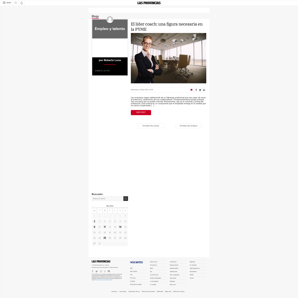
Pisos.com (173, 284)
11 (105, 227)
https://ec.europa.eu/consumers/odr (103, 279)
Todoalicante (173, 271)
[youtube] (109, 271)
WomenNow (193, 271)
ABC (131, 268)
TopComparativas (195, 268)
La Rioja (132, 281)
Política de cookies (178, 291)
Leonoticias (173, 261)
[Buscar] (125, 198)
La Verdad (153, 284)
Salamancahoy (174, 268)
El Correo (132, 278)
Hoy (131, 274)
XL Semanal (193, 265)
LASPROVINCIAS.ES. (101, 261)
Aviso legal (122, 291)
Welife (192, 275)
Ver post (141, 112)
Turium (192, 278)
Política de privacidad (148, 291)
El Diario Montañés (155, 278)
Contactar (114, 291)
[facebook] (92, 271)
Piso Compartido (174, 275)
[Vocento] (137, 261)
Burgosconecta (174, 265)
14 (120, 227)
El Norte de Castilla (135, 284)
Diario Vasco (153, 261)
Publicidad (160, 291)
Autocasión (173, 278)
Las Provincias (154, 275)
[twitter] (96, 271)
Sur (151, 271)
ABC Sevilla (133, 271)
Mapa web (168, 291)
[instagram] (101, 271)
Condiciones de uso (134, 291)
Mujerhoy (192, 261)
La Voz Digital (154, 281)
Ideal (151, 268)
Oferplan (172, 281)
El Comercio (153, 265)
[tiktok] (105, 271)
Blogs (95, 16)
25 (104, 238)
